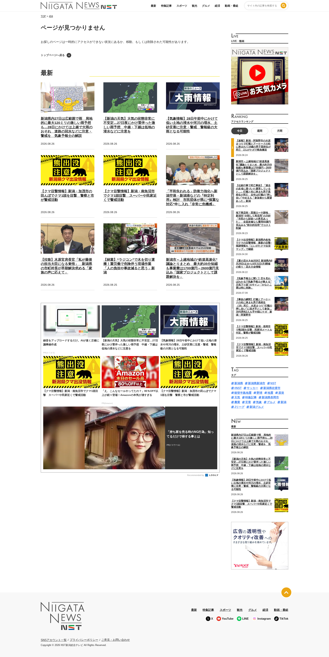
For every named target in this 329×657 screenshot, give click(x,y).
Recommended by (196, 475)
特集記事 (166, 5)
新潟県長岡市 (270, 397)
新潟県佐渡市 (271, 388)
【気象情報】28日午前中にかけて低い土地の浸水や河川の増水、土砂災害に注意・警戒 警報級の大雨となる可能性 (251, 484)
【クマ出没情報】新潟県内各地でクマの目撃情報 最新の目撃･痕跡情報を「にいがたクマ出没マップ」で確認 (254, 244)
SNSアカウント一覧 (54, 640)
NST (273, 383)
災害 (248, 402)
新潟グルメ (257, 406)
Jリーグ (239, 406)
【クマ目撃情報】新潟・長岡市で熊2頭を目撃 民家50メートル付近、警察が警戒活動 (254, 329)
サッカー (252, 388)
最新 (153, 5)
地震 (270, 392)
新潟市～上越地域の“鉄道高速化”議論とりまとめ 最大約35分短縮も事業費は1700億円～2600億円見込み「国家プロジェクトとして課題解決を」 (192, 268)
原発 (281, 392)
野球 (259, 392)
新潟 (283, 402)
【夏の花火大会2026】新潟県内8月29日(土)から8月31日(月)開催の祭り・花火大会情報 (254, 263)
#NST (238, 388)
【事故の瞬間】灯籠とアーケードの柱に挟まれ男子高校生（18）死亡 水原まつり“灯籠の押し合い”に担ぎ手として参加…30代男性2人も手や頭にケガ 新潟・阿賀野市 (254, 307)
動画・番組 (231, 5)
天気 (237, 397)
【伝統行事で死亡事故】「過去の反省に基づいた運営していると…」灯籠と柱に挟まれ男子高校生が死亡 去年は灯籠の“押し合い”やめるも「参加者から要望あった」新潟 (254, 193)
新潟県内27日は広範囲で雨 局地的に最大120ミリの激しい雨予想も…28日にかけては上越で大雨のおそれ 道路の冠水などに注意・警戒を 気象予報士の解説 (67, 127)
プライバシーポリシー (84, 639)
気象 (259, 402)
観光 (194, 5)
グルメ (206, 5)
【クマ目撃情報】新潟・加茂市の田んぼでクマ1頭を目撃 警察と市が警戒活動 (67, 195)
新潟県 (238, 383)
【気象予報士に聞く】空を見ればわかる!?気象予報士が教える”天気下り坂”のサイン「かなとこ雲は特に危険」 (254, 283)
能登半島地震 (243, 392)
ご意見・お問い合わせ (115, 639)
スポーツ (181, 5)
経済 (217, 5)
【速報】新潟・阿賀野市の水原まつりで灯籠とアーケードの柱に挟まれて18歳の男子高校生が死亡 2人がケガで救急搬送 (253, 145)
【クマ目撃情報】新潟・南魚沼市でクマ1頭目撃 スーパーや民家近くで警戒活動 (130, 195)
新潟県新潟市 (256, 383)
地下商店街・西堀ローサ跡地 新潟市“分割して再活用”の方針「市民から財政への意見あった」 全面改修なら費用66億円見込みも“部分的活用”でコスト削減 (253, 220)
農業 (237, 402)
